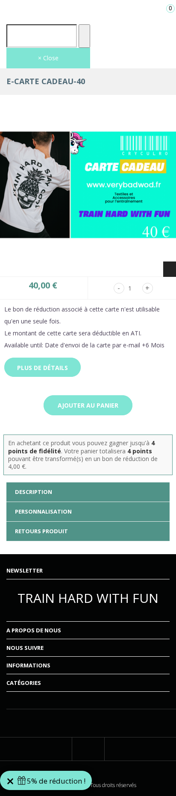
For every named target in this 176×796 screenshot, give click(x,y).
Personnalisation (43, 511)
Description (33, 492)
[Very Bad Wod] (88, 10)
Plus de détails (42, 368)
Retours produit (41, 531)
